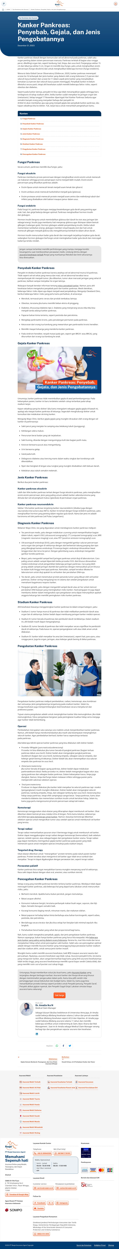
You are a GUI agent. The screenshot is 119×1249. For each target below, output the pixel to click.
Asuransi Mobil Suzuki (31, 1116)
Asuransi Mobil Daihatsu (32, 1110)
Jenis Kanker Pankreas (31, 134)
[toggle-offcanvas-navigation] (3, 3)
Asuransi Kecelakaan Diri (88, 1088)
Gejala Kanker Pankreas (31, 129)
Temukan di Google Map (18, 1194)
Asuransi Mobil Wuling (31, 1133)
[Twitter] (70, 1046)
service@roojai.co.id (45, 1188)
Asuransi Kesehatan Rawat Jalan (61, 1088)
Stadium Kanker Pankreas (32, 144)
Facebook (41, 1203)
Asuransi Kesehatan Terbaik (61, 1082)
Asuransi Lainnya (81, 1076)
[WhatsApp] (57, 1046)
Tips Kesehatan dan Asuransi (28, 18)
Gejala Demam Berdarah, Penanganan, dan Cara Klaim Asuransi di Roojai (39, 1063)
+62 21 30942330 (44, 1153)
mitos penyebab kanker (68, 285)
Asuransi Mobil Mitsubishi (33, 1127)
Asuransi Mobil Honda (31, 1105)
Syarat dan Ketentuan (84, 1245)
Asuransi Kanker (79, 972)
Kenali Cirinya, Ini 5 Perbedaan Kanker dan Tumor (78, 1062)
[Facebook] (63, 1046)
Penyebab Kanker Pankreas (33, 124)
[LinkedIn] (67, 1034)
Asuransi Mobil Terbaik (31, 1082)
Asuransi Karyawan (85, 1082)
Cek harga (59, 995)
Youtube (40, 1208)
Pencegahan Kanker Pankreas (33, 154)
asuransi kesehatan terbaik (31, 254)
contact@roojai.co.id (68, 1188)
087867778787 (64, 1153)
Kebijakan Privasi (100, 1245)
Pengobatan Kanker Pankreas (33, 149)
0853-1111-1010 (43, 1234)
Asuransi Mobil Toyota (31, 1099)
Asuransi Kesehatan (54, 1076)
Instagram (64, 1203)
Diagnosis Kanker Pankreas (32, 139)
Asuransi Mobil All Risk (32, 1088)
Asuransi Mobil (25, 1076)
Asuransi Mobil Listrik (31, 1093)
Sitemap (111, 1245)
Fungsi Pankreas (28, 119)
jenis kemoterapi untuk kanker (43, 817)
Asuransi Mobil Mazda (31, 1122)
